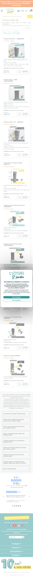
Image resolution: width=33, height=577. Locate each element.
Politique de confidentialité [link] (16, 303)
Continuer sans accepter (18, 271)
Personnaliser (16, 300)
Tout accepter (16, 297)
